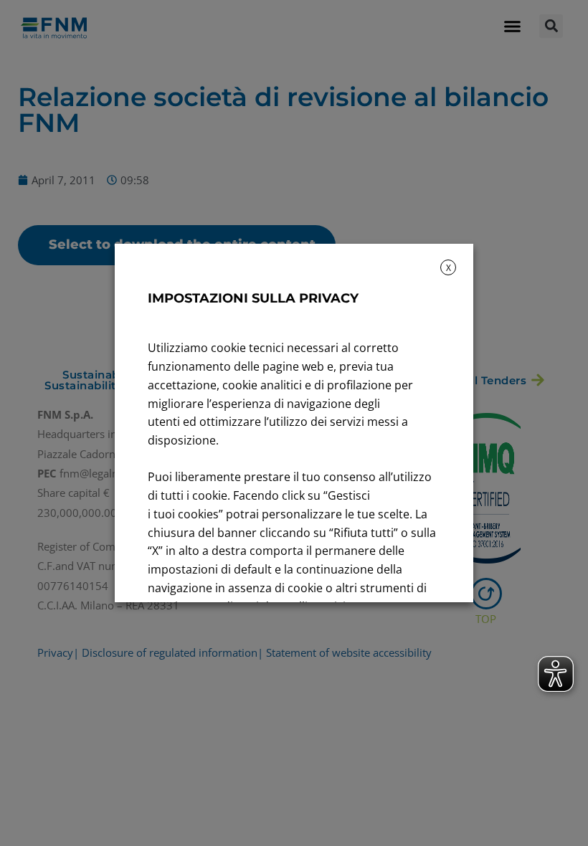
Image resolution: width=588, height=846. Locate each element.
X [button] (448, 268)
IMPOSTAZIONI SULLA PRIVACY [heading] (253, 298)
